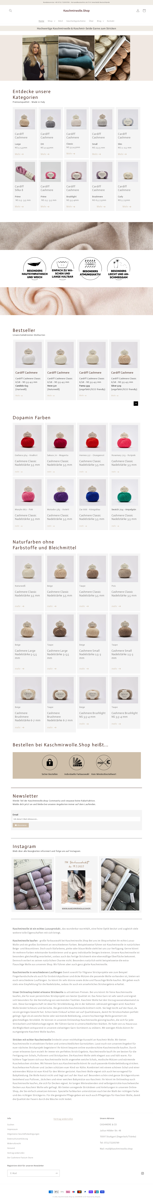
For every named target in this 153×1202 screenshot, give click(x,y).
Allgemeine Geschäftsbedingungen (23, 1134)
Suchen (10, 1124)
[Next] (136, 403)
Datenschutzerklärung (17, 1138)
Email (15, 814)
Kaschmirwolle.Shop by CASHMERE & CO (72, 1197)
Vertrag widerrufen (16, 1152)
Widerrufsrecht (14, 1143)
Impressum (12, 1129)
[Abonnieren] (56, 1173)
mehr (17, 472)
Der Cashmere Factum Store (20, 1157)
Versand (11, 1148)
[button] (10, 10)
